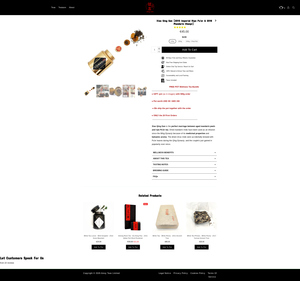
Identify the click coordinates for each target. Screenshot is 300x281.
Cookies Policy (197, 273)
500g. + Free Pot (192, 41)
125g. (172, 41)
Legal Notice (165, 273)
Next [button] (219, 216)
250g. (180, 41)
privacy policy (181, 273)
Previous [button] (81, 216)
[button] (180, 27)
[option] (89, 91)
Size (184, 37)
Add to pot (98, 247)
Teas (53, 7)
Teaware (62, 7)
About (71, 7)
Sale (145, 204)
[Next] (215, 20)
